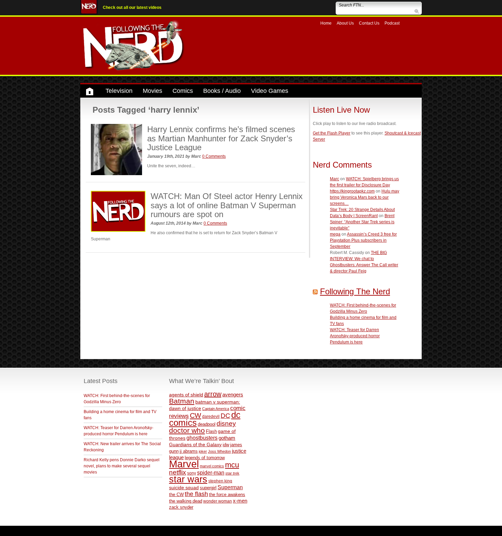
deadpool (206, 424)
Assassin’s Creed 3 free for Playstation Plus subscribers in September (363, 240)
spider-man (210, 473)
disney (226, 423)
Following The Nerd (355, 291)
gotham (227, 438)
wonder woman (217, 501)
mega (335, 234)
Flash (211, 431)
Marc (334, 179)
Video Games (269, 91)
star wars (188, 479)
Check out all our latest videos (132, 7)
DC (225, 415)
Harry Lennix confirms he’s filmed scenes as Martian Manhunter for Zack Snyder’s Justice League (221, 138)
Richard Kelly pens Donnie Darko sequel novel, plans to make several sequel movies (121, 466)
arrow (212, 394)
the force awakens (227, 494)
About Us (345, 23)
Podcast (392, 23)
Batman (181, 401)
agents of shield (186, 394)
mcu (232, 465)
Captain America (215, 409)
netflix (177, 472)
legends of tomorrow (205, 457)
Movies (152, 91)
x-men (240, 501)
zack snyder (181, 507)
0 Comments (214, 156)
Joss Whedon (219, 451)
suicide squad (184, 487)
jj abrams (189, 451)
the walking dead (185, 501)
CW (195, 415)
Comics (182, 91)
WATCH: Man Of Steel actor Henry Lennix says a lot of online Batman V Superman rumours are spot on (227, 205)
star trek (232, 473)
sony (191, 473)
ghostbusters (202, 438)
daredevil (211, 416)
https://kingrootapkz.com (352, 191)
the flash (196, 494)
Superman (230, 487)
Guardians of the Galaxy (195, 444)
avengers (232, 394)
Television (119, 91)
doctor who (187, 430)
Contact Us (369, 23)
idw (226, 444)
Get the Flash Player (331, 133)
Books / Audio (222, 91)
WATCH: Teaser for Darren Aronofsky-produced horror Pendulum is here (355, 335)
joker (203, 451)
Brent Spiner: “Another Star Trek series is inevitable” (362, 221)
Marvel (184, 463)
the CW (176, 494)
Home (326, 23)
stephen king (220, 481)
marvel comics (212, 466)
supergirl (208, 487)
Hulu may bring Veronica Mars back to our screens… (364, 197)
